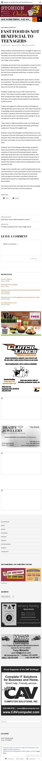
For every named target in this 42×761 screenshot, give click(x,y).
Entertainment (6, 544)
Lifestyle (12, 27)
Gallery (3, 540)
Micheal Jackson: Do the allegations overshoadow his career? (20, 297)
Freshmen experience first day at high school (16, 226)
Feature (3, 536)
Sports (3, 529)
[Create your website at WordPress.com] (21, 2)
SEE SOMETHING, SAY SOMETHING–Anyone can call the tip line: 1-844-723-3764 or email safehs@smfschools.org (16, 19)
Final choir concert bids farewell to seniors (15, 218)
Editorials (5, 27)
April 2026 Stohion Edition (9, 284)
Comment (34, 259)
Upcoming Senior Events (9, 303)
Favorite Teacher (6, 279)
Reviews (3, 548)
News (2, 525)
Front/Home (5, 522)
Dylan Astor (17, 45)
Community (5, 551)
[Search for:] (21, 721)
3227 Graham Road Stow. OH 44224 (7, 739)
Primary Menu (39, 19)
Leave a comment (29, 45)
